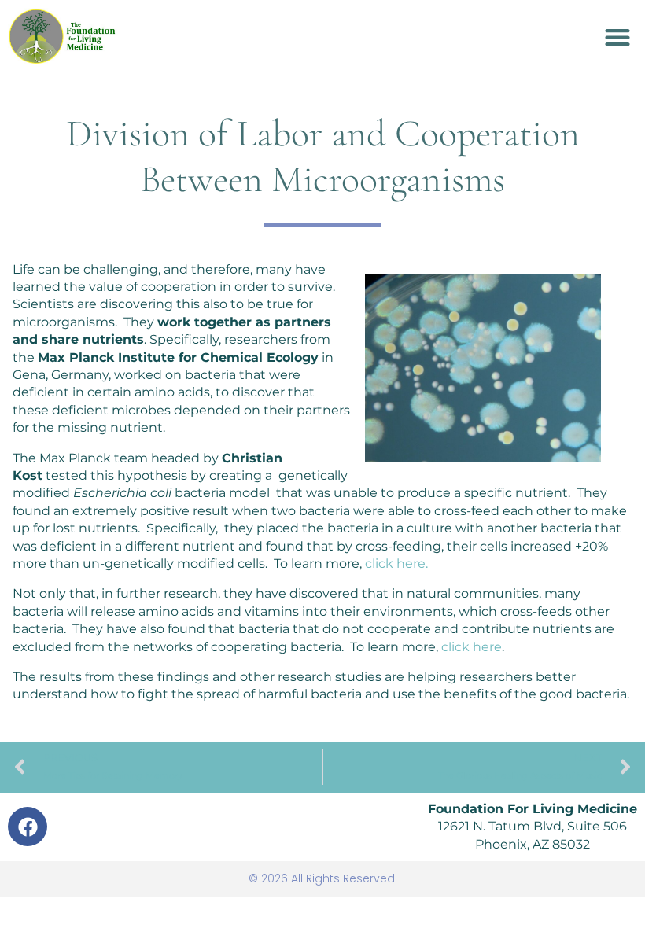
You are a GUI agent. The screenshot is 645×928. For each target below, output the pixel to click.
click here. (396, 563)
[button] (617, 37)
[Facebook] (27, 826)
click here (471, 646)
